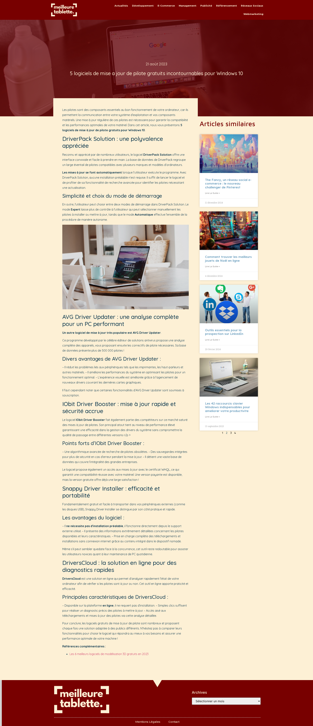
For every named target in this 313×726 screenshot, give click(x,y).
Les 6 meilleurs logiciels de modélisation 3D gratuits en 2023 (109, 654)
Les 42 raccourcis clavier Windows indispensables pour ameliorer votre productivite (227, 407)
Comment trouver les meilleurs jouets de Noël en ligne (228, 258)
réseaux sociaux (252, 5)
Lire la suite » (212, 193)
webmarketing (253, 14)
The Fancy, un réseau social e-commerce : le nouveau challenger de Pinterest (228, 183)
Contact (174, 721)
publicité (206, 5)
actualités (121, 5)
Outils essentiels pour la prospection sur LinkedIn (224, 332)
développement (143, 5)
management (187, 5)
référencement (226, 5)
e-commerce (166, 5)
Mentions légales (147, 721)
